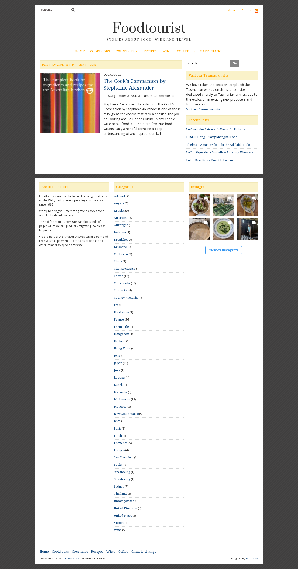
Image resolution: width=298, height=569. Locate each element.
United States (123, 515)
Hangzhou (121, 334)
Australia (120, 218)
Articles (246, 10)
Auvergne (121, 225)
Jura (117, 370)
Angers (119, 203)
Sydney (119, 486)
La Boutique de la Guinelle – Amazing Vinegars (219, 152)
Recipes (150, 51)
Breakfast (121, 239)
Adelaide (120, 196)
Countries (125, 51)
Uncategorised (124, 501)
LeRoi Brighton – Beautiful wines (209, 160)
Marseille (120, 392)
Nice (117, 421)
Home (80, 51)
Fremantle (121, 327)
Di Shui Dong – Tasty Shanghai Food (211, 137)
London (119, 377)
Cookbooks (100, 51)
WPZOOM (252, 558)
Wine (166, 51)
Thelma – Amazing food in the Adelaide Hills (218, 144)
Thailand (120, 493)
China (118, 261)
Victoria (119, 523)
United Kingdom (125, 508)
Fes (116, 305)
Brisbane (120, 247)
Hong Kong (122, 348)
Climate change (208, 51)
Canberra (121, 254)
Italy (117, 356)
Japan (118, 363)
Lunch (118, 384)
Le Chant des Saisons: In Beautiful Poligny (215, 129)
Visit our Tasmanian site (203, 109)
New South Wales (126, 414)
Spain (118, 464)
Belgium (120, 232)
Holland (119, 341)
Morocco (120, 406)
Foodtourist (149, 28)
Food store (121, 312)
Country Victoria (126, 297)
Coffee (183, 51)
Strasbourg (122, 472)
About (232, 10)
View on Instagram (223, 250)
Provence (121, 443)
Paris (117, 428)
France (119, 319)
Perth (118, 435)
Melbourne (122, 399)
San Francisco (123, 457)
